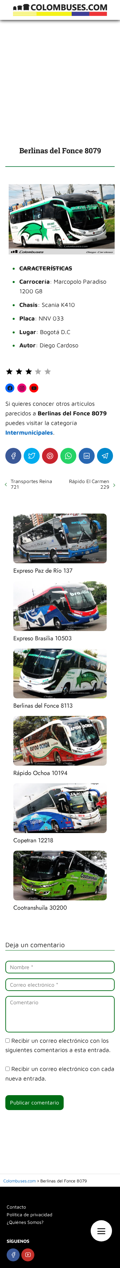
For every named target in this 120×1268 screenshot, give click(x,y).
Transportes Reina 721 (31, 484)
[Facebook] (13, 456)
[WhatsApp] (68, 456)
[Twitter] (32, 456)
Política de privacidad (29, 1214)
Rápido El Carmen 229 (89, 484)
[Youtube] (27, 1254)
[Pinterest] (50, 456)
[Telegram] (105, 456)
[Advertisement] (60, 83)
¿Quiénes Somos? (25, 1222)
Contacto (16, 1207)
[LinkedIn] (87, 456)
